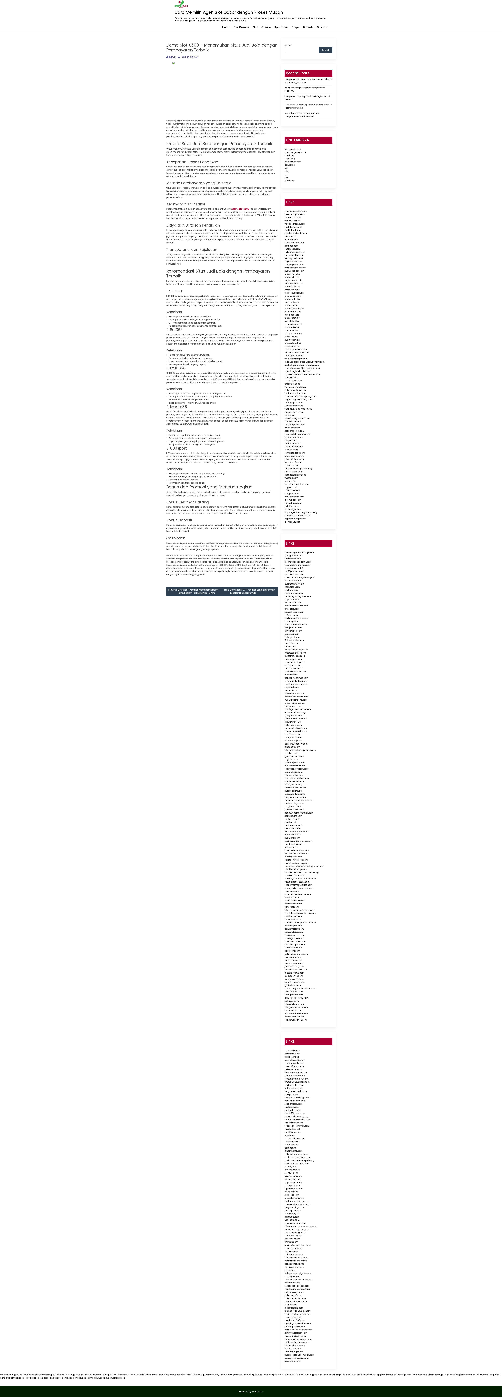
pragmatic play (177, 1374)
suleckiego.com (293, 1361)
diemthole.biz (291, 1191)
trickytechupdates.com (297, 1342)
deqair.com (290, 440)
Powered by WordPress (251, 1391)
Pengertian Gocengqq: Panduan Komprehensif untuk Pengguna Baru (308, 81)
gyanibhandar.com (294, 270)
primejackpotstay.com (296, 997)
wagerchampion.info (295, 797)
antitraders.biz (292, 377)
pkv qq (18, 1374)
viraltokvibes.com (294, 1122)
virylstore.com (292, 1107)
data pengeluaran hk (295, 152)
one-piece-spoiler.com (297, 778)
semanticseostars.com (296, 696)
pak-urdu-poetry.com (296, 743)
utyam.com (290, 481)
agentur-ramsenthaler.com (299, 812)
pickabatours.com (294, 574)
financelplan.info (293, 580)
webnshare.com (293, 706)
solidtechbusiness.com (296, 859)
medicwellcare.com (295, 844)
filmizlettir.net (292, 1056)
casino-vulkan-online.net (297, 1314)
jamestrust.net (292, 1169)
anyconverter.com (294, 1182)
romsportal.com (293, 1010)
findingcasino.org (293, 784)
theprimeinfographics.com (298, 884)
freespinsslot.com (294, 668)
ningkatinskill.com (294, 446)
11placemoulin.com (294, 640)
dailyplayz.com (292, 950)
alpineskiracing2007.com (297, 1310)
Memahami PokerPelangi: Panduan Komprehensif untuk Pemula (302, 115)
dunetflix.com (291, 465)
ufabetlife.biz (291, 305)
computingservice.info (296, 731)
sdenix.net (290, 1135)
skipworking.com (293, 1176)
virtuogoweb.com (294, 258)
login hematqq (467, 1374)
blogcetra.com (292, 746)
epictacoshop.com (294, 1254)
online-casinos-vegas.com (298, 1329)
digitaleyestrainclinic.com (298, 1323)
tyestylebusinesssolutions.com (300, 913)
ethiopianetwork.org (295, 712)
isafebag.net (291, 1147)
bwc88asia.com (293, 421)
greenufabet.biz (293, 295)
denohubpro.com (294, 772)
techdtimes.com (293, 226)
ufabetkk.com (292, 1194)
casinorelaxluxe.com (295, 941)
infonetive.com (292, 1251)
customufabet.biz (294, 324)
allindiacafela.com (294, 1307)
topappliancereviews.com (298, 1339)
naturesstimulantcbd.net (297, 515)
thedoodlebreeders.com (297, 434)
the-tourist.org (292, 1141)
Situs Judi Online (314, 27)
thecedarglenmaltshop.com (299, 552)
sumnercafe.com (293, 462)
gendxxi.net (290, 822)
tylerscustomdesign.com (297, 1097)
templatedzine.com (295, 452)
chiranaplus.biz (292, 1282)
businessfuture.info (294, 583)
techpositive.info (293, 737)
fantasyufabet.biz (294, 283)
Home (226, 27)
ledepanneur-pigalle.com (298, 1273)
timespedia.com (293, 1185)
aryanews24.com (293, 380)
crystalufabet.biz (293, 333)
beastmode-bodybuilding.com (300, 577)
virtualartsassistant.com (297, 881)
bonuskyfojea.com (294, 932)
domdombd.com (293, 947)
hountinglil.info (292, 621)
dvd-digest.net (292, 1276)
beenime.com (292, 891)
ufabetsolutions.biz (294, 308)
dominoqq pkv (31, 1374)
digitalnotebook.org (295, 655)
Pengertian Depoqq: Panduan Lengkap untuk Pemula (307, 98)
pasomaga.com (293, 509)
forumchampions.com (296, 1072)
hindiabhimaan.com (295, 1345)
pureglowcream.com (295, 1223)
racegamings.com (294, 994)
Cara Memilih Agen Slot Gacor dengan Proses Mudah (229, 12)
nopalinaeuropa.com (295, 518)
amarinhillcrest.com (295, 1138)
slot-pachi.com (292, 665)
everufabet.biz (292, 339)
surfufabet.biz (292, 314)
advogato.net (291, 1144)
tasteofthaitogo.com (295, 1232)
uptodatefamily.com (295, 474)
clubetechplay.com (295, 944)
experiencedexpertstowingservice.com (305, 866)
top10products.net (294, 571)
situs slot (163, 1374)
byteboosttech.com (295, 252)
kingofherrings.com (294, 1207)
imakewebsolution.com (296, 605)
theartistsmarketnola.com (298, 1279)
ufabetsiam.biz (292, 286)
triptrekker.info (292, 819)
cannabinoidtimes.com (296, 677)
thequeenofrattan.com (296, 768)
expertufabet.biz (293, 280)
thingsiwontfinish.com (296, 1019)
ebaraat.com (291, 245)
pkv (286, 171)
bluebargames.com (295, 1075)
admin (172, 56)
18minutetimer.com (294, 693)
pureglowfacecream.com (298, 1204)
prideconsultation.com (296, 618)
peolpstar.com (292, 1094)
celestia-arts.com (294, 1069)
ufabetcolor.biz (292, 299)
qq (286, 168)
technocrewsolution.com (297, 1119)
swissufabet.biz (292, 289)
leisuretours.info (293, 721)
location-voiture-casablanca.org (302, 872)
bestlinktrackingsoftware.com (300, 922)
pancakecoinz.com (294, 612)
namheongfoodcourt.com (298, 1288)
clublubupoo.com (294, 925)
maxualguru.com (293, 659)
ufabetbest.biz (292, 317)
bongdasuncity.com (295, 662)
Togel (296, 27)
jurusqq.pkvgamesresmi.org (110, 1377)
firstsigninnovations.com (297, 1081)
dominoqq (290, 155)
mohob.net (290, 646)
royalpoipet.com (293, 916)
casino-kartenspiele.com (297, 1157)
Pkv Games (241, 27)
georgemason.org (294, 555)
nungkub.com (292, 493)
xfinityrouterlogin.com (296, 1332)
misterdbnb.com (293, 903)
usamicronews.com (295, 982)
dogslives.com (292, 759)
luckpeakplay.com (294, 979)
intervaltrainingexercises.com (300, 910)
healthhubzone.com (295, 242)
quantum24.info (293, 834)
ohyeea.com (291, 487)
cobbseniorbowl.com (295, 390)
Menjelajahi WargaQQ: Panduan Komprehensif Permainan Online (308, 106)
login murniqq (452, 1374)
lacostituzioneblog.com (297, 484)
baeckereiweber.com (296, 211)
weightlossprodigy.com (296, 649)
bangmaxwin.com (294, 1248)
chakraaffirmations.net (296, 624)
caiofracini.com (292, 734)
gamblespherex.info (295, 809)
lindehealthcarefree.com (297, 564)
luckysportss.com (294, 975)
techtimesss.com (293, 1103)
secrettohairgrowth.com (297, 1229)
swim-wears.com (293, 1088)
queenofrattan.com (295, 765)
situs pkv (107, 1374)
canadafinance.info (294, 1263)
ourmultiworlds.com (295, 1059)
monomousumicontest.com (299, 800)
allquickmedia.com (294, 1198)
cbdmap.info (291, 590)
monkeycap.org (293, 1132)
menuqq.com (7, 1374)
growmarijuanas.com (295, 703)
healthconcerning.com (296, 684)
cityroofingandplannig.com (298, 399)
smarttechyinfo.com (295, 652)
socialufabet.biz (293, 311)
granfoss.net (291, 1304)
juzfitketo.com (292, 506)
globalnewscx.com (294, 756)
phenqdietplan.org (294, 459)
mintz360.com (292, 643)
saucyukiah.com (293, 1050)
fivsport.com (291, 449)
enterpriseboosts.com (296, 1154)
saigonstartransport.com (298, 1245)
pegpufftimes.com (294, 1066)
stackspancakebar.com (297, 1285)
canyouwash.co (293, 220)
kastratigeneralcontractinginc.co (302, 365)
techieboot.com (293, 230)
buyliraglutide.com (294, 264)
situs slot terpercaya (231, 1374)
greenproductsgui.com (296, 681)
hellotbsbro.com (293, 724)
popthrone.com (293, 599)
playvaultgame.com (295, 1004)
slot (189, 1374)
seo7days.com (292, 1219)
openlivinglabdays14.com (297, 371)
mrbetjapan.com (293, 1210)
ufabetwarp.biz (292, 274)
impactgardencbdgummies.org (301, 512)
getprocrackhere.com (296, 953)
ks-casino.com (292, 427)
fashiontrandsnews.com (297, 352)
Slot (255, 27)
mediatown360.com (295, 1320)
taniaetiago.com (293, 503)
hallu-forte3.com (293, 1295)
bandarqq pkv (388, 1374)
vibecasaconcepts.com (297, 831)
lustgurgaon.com (293, 630)
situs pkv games (293, 161)
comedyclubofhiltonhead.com (300, 878)
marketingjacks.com (295, 1336)
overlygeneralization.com (298, 709)
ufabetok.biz (291, 336)
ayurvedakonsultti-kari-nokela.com (303, 374)
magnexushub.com (294, 255)
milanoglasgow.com (295, 1292)
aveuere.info (291, 674)
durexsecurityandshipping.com (300, 396)
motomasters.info (294, 825)
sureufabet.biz (292, 321)
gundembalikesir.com (296, 233)
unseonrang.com (293, 740)
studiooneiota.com (294, 781)
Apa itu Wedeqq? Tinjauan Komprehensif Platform (305, 89)
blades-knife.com (294, 775)
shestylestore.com (294, 1016)
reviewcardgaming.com (297, 862)
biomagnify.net (292, 521)
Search (288, 45)
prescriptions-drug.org (296, 1116)
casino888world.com (295, 900)
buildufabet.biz (292, 346)
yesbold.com (291, 239)
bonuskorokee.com (294, 935)
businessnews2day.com (297, 850)
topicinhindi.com (293, 558)
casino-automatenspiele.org (299, 1160)
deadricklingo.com (294, 803)
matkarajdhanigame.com (298, 596)
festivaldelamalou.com (296, 1078)
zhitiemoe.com (292, 490)
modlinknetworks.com (296, 969)
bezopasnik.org (292, 1238)
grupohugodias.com (295, 437)
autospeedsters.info (295, 793)
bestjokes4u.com (293, 627)
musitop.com (291, 477)
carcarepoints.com (294, 430)
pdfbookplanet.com (295, 762)
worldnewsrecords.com (297, 853)
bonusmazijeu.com (294, 928)
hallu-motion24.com (295, 1298)
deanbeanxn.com (294, 593)
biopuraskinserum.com (296, 1257)
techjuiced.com (292, 248)
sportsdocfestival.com (296, 1013)
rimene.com (291, 1270)
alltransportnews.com (296, 349)
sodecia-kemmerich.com (298, 894)
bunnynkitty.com (293, 1235)
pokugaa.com (292, 1001)
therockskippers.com (296, 1301)
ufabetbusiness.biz (294, 292)
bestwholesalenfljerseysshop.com (302, 368)
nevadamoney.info (294, 1267)
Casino (266, 27)
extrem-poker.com (295, 424)
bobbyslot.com (292, 637)
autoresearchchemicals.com (299, 1354)
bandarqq (290, 158)
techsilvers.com (293, 443)
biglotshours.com (293, 261)
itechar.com (291, 236)
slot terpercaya (293, 149)
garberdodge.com (294, 1085)
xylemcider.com (293, 499)
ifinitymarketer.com (295, 963)
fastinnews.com (293, 957)
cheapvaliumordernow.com (299, 888)
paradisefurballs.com (295, 671)
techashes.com (293, 217)
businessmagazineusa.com (298, 841)
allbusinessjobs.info (294, 568)
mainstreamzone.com (296, 699)
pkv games (151, 1374)
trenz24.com (291, 1172)
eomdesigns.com (293, 815)
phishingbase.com (294, 991)
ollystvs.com (291, 753)
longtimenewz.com (294, 972)
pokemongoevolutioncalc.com (300, 988)
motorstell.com (293, 1110)
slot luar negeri (121, 1374)
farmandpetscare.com (296, 728)
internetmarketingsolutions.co (300, 750)
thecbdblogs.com (294, 1351)
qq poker (494, 1374)
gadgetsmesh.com (294, 715)
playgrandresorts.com (296, 1007)
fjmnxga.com (291, 1241)
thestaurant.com (293, 919)
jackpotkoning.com (294, 966)
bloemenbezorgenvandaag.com (301, 1226)
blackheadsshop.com (296, 869)
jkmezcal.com (292, 906)
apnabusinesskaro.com (297, 1357)
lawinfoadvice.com (294, 455)
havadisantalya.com (295, 223)
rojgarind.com (292, 687)
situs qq (60, 1374)
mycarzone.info (293, 828)
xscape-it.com (292, 383)
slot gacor (31, 1377)
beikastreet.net (293, 1053)
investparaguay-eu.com (297, 418)
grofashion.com (293, 985)
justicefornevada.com (296, 718)
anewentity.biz (292, 1213)
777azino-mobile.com (296, 386)
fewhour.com (291, 690)
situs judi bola (137, 1374)
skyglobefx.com (293, 806)
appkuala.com (292, 1216)
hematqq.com (420, 1374)
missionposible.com (295, 1326)
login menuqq (436, 1374)
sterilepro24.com (293, 856)
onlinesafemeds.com (295, 267)
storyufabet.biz (292, 327)
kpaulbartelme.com (295, 875)
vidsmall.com (291, 847)
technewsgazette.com (296, 1201)
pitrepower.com (293, 1317)
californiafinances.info (296, 1260)
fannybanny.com (293, 960)
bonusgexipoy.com (294, 938)
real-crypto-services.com (298, 408)
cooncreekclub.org (294, 1063)
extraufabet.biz (292, 302)
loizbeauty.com (292, 1179)
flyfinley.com (291, 615)
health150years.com (295, 1113)
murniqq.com (404, 1374)
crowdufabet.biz (293, 343)
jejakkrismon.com (294, 1188)
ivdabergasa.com (294, 402)
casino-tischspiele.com (297, 1163)
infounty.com (291, 415)
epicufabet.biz (292, 330)
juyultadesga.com (294, 405)
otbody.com (291, 1166)
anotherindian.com (294, 496)
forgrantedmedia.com (296, 1091)
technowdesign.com (295, 393)
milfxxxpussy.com (294, 471)
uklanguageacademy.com (298, 561)
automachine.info (294, 790)
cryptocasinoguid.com (296, 358)
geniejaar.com (292, 633)
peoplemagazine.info (295, 214)
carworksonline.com (295, 1100)
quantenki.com (292, 837)
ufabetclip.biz (291, 277)
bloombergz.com (293, 1150)
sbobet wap (373, 1374)
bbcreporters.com (294, 355)
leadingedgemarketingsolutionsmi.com (305, 361)
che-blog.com (292, 608)
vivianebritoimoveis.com (297, 1125)
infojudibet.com (292, 586)
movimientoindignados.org (298, 468)
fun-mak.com (292, 897)
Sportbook (281, 27)
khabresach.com (293, 1348)
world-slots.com (293, 602)
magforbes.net (292, 1128)
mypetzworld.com (294, 412)
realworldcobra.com (295, 787)
